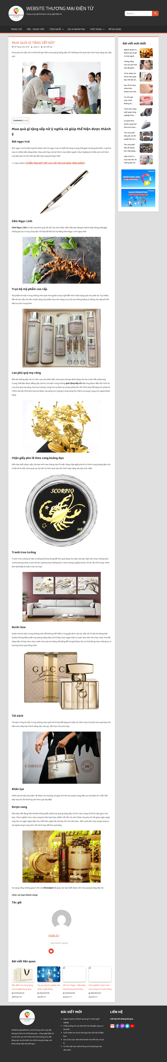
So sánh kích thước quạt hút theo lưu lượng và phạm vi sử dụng (130, 124)
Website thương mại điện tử (60, 8)
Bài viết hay (48, 46)
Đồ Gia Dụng (115, 29)
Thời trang (96, 29)
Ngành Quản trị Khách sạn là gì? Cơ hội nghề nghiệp (130, 53)
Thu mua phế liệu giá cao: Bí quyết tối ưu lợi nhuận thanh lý (130, 136)
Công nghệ (55, 29)
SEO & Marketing (76, 29)
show (25, 120)
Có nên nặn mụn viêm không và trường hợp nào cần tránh (129, 100)
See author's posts (59, 943)
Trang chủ (16, 29)
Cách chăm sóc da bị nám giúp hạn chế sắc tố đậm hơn (130, 77)
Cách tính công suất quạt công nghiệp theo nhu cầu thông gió (130, 112)
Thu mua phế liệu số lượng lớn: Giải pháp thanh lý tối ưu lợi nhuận (130, 148)
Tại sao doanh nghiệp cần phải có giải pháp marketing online (48, 989)
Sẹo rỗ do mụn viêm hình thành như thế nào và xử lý (130, 88)
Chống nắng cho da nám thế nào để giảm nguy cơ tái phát (130, 65)
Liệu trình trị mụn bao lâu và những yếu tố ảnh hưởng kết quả (130, 159)
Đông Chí (17, 997)
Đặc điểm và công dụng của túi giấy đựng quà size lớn (22, 989)
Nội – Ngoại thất (35, 29)
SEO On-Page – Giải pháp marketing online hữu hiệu (74, 989)
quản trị (36, 46)
